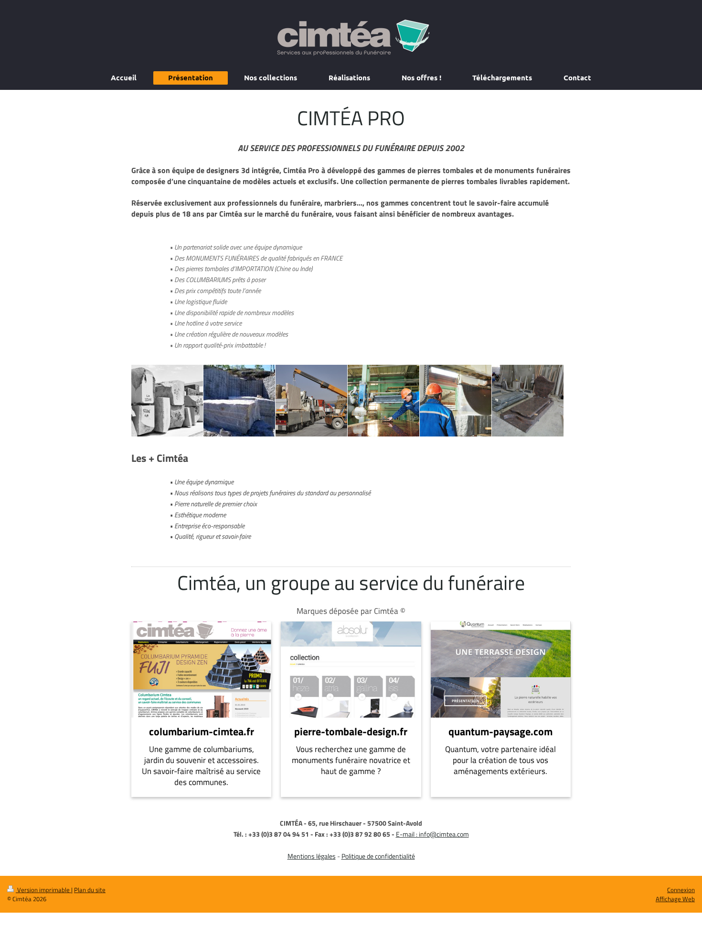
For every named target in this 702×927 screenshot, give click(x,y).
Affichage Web (675, 899)
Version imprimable (43, 889)
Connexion (681, 889)
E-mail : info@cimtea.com (432, 834)
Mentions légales (311, 856)
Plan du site (90, 889)
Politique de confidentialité (378, 856)
